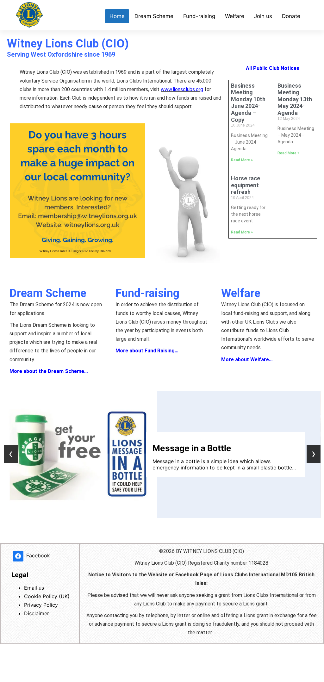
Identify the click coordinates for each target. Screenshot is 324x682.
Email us (34, 588)
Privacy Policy (41, 605)
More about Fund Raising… (146, 351)
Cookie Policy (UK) (47, 596)
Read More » (242, 160)
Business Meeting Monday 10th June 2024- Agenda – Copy (248, 102)
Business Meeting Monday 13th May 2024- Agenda (294, 99)
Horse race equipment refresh (245, 185)
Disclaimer (36, 613)
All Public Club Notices (272, 68)
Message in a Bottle (192, 448)
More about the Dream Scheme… (48, 371)
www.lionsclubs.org (182, 89)
